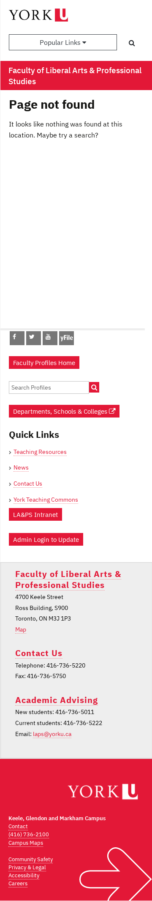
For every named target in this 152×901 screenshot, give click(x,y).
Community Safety (30, 859)
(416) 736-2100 (28, 834)
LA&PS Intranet (35, 514)
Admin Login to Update (46, 539)
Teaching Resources (40, 452)
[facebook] (14, 337)
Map (20, 629)
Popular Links (61, 42)
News (21, 467)
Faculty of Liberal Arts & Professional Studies (68, 579)
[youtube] (48, 337)
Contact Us (28, 483)
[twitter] (32, 337)
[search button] (132, 42)
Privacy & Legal (27, 867)
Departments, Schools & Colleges (61, 411)
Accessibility (23, 875)
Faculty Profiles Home (44, 362)
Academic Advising (56, 700)
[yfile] (66, 342)
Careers (17, 883)
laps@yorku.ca (52, 734)
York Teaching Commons (46, 499)
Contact (18, 826)
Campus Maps (25, 842)
